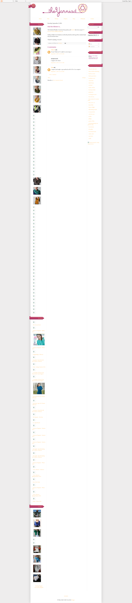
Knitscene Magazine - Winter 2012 (38, 463)
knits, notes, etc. (92, 102)
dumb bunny (91, 83)
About (40, 18)
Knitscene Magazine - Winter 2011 (38, 488)
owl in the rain (91, 114)
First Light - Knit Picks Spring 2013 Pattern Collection (38, 449)
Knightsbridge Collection (38, 354)
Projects (65, 18)
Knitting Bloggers (39, 586)
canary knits (91, 80)
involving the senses (92, 94)
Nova (49, 77)
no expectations (92, 112)
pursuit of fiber (91, 121)
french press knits (92, 89)
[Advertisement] (94, 170)
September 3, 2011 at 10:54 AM (57, 53)
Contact (92, 18)
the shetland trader (92, 131)
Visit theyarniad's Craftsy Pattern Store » (93, 143)
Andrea (73, 30)
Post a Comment (52, 74)
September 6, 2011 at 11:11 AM (57, 62)
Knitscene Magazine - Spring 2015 (38, 331)
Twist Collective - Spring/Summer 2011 (36, 495)
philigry (90, 118)
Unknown (53, 49)
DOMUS (66, 596)
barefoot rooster (92, 73)
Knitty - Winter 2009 (37, 501)
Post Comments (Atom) (58, 80)
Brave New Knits (36, 482)
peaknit (90, 116)
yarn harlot (91, 136)
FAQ (48, 18)
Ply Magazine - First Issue (38, 417)
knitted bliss (91, 105)
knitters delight (92, 107)
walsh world (91, 134)
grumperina (91, 92)
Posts (91, 44)
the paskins (91, 129)
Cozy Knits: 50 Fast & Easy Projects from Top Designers (38, 373)
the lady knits (91, 127)
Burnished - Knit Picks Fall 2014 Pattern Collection (37, 360)
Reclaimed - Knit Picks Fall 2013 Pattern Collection (38, 411)
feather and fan (92, 87)
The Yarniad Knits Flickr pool (93, 58)
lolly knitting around (93, 109)
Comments (92, 46)
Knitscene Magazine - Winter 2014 (38, 348)
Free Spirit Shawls (36, 422)
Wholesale (83, 18)
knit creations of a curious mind (93, 99)
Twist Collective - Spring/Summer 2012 (36, 475)
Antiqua (84, 77)
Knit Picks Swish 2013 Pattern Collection (38, 397)
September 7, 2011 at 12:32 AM (57, 71)
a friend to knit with (93, 69)
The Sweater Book (36, 325)
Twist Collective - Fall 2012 (38, 469)
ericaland (90, 85)
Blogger (73, 600)
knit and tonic (91, 96)
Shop (74, 18)
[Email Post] (65, 43)
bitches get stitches (92, 76)
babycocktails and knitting (94, 71)
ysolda (90, 138)
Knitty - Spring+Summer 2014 (39, 367)
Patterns (56, 18)
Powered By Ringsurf (39, 587)
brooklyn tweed (92, 78)
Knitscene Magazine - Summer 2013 (38, 429)
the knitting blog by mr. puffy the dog (93, 124)
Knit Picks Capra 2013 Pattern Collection (38, 404)
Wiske (52, 67)
